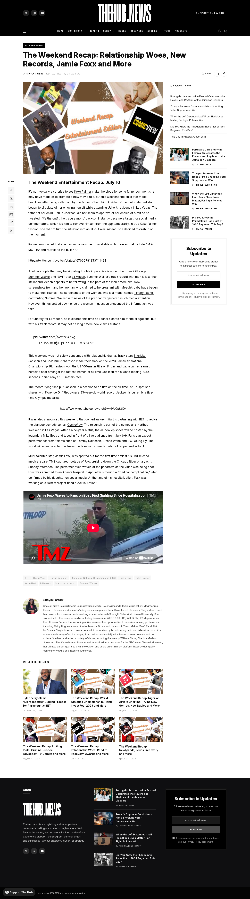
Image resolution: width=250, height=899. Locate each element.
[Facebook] (11, 190)
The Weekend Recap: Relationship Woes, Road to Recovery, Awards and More (90, 750)
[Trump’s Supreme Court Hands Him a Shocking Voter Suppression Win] (179, 177)
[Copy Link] (224, 74)
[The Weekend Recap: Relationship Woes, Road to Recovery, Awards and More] (93, 729)
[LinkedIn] (11, 206)
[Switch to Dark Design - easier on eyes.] (220, 31)
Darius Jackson (65, 213)
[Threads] (11, 230)
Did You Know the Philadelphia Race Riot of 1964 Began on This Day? (207, 221)
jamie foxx (126, 578)
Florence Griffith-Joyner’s (62, 392)
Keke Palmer (82, 191)
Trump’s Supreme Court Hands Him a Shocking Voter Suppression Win (209, 177)
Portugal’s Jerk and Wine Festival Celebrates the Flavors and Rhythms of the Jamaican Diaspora (208, 154)
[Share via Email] (217, 74)
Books (122, 30)
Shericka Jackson (65, 583)
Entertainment (34, 45)
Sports (152, 30)
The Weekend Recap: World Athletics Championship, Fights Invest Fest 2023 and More (92, 701)
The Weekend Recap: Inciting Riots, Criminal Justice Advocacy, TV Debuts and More (44, 750)
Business (136, 30)
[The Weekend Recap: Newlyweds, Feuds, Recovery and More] (141, 729)
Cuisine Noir (203, 164)
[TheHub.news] (125, 13)
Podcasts (181, 30)
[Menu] (25, 31)
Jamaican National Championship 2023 (94, 578)
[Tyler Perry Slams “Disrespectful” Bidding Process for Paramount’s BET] (45, 681)
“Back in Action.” (86, 483)
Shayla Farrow (35, 74)
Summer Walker (39, 276)
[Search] (225, 31)
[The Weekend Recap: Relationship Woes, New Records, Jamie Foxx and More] (93, 128)
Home (60, 30)
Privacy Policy (200, 297)
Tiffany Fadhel (144, 292)
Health (94, 30)
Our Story (75, 30)
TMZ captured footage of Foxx (70, 461)
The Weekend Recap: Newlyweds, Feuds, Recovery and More (138, 750)
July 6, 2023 (85, 343)
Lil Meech (78, 276)
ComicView (74, 424)
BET (142, 419)
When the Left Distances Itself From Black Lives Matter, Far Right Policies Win (207, 198)
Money (107, 30)
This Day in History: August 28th (188, 136)
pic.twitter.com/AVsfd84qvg (54, 337)
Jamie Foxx (62, 456)
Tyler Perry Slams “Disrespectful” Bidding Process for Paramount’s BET (44, 701)
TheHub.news (39, 893)
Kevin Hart (107, 419)
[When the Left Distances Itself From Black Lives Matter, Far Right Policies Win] (179, 198)
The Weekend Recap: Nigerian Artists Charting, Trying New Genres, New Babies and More (139, 701)
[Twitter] (11, 198)
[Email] (11, 214)
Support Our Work (210, 13)
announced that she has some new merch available (74, 244)
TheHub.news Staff (207, 185)
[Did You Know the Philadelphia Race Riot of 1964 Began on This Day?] (179, 222)
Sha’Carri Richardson (61, 361)
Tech (167, 30)
